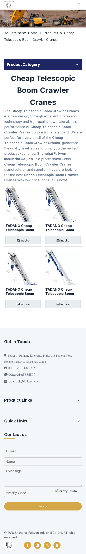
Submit (43, 506)
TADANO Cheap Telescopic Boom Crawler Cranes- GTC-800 (59, 228)
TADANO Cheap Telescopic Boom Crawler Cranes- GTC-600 (19, 228)
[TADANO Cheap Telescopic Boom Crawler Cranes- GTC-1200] (23, 272)
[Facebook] (27, 545)
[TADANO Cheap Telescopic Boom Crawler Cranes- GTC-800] (63, 210)
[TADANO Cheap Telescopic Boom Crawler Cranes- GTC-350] (63, 272)
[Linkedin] (37, 545)
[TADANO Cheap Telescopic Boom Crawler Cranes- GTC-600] (23, 211)
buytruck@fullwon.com (24, 381)
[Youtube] (57, 545)
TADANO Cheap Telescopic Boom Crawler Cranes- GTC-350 (59, 291)
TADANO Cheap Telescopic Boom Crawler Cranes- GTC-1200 (19, 291)
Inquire (25, 240)
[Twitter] (47, 545)
